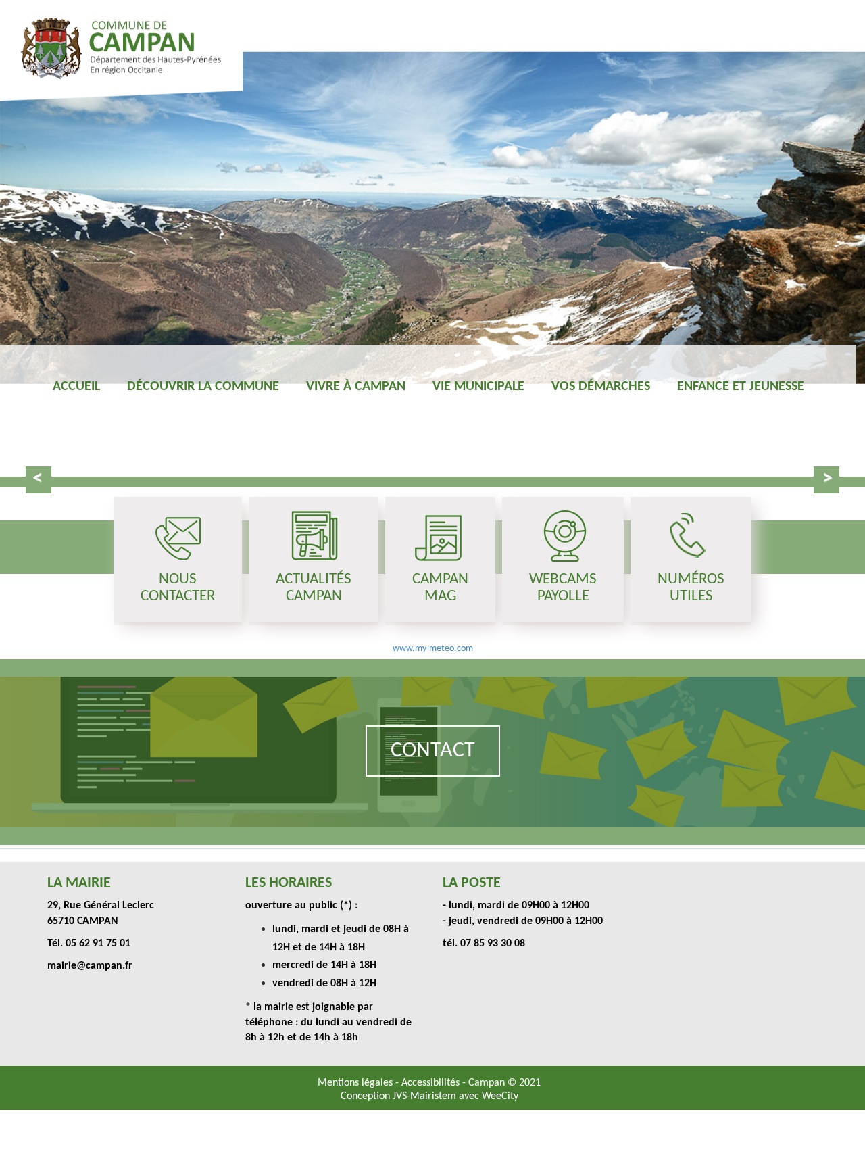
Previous (38, 479)
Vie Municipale (478, 386)
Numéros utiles (691, 588)
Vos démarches (600, 386)
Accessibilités (431, 1082)
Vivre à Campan (355, 386)
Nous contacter (178, 588)
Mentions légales (356, 1082)
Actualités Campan (313, 588)
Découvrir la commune (203, 386)
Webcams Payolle (563, 588)
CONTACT (433, 751)
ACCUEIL (76, 386)
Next (826, 479)
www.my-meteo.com (433, 649)
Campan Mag (440, 588)
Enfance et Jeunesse (740, 386)
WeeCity (500, 1096)
